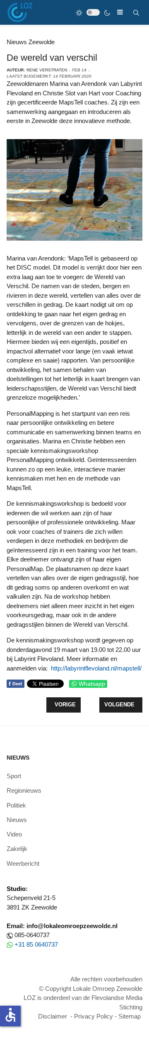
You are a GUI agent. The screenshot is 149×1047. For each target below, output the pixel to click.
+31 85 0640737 (36, 944)
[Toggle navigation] (120, 12)
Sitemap (129, 1016)
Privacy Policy (93, 1016)
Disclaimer (52, 1016)
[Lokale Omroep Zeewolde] (20, 12)
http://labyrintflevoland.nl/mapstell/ (96, 668)
